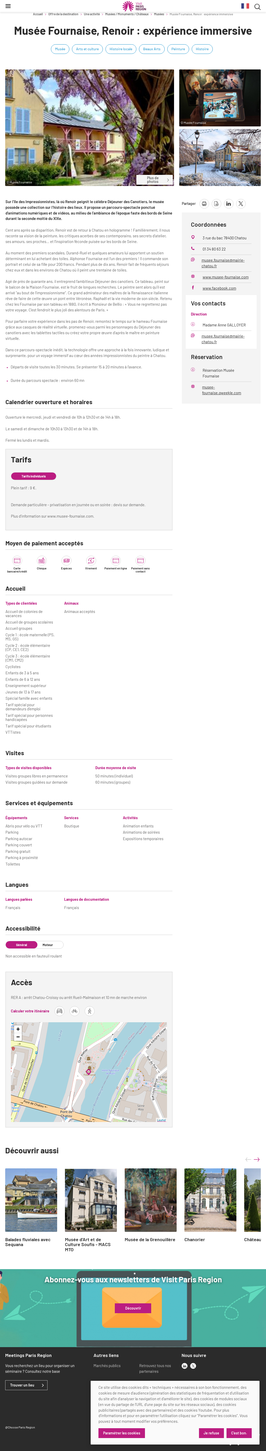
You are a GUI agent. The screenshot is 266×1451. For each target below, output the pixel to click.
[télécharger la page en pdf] (216, 204)
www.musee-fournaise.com (226, 277)
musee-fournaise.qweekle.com (221, 390)
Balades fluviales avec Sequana (28, 1242)
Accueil (38, 14)
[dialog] (175, 1413)
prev (248, 1159)
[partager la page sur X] (241, 204)
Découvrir (133, 1308)
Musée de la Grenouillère (150, 1239)
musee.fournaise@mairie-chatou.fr (223, 263)
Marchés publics (107, 1365)
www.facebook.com (219, 288)
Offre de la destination (63, 14)
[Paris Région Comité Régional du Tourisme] (134, 6)
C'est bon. (239, 1433)
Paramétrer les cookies (121, 1433)
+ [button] (18, 1029)
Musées (159, 14)
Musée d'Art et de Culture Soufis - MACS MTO (88, 1244)
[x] (193, 1366)
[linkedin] (185, 1366)
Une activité (92, 14)
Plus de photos (153, 180)
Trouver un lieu (22, 1385)
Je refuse (211, 1433)
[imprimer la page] (204, 204)
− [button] (18, 1037)
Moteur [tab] (48, 945)
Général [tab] (21, 945)
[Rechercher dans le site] (257, 6)
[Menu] (8, 6)
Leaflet (161, 1120)
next (256, 1159)
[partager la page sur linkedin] (229, 204)
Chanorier (194, 1239)
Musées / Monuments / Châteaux (127, 14)
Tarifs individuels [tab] (34, 476)
